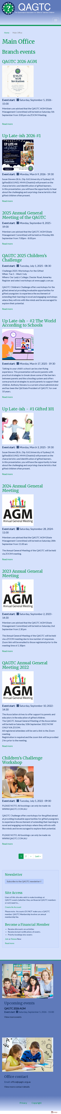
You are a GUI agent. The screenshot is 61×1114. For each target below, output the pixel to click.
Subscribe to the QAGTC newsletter (23, 881)
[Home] (29, 8)
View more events (13, 1017)
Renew (14, 939)
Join (6, 939)
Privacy (23, 1102)
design (55, 1112)
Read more (7, 123)
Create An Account (13, 907)
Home (6, 33)
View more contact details (17, 1086)
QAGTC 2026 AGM (15, 1008)
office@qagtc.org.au (21, 1081)
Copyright (37, 1102)
